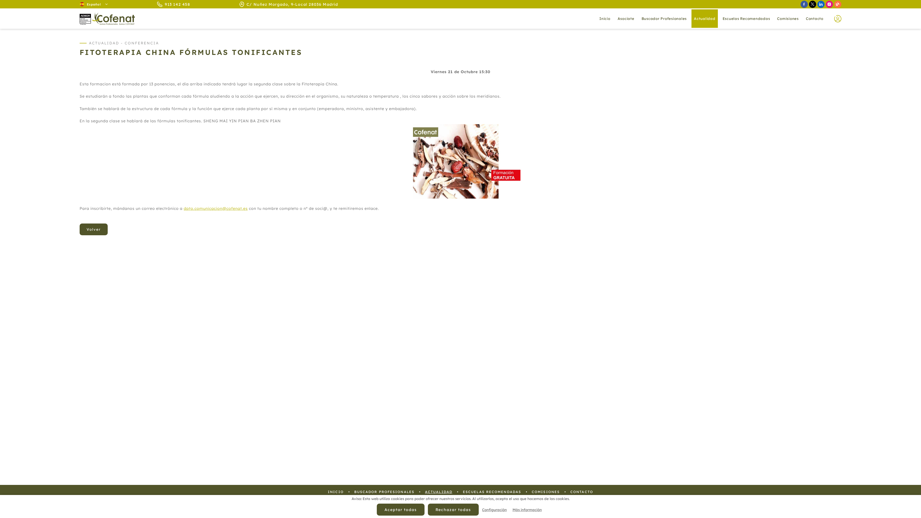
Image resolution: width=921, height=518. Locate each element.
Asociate (626, 18)
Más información (527, 509)
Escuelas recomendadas (746, 18)
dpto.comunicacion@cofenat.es (216, 208)
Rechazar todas (453, 509)
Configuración (494, 509)
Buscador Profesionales (664, 18)
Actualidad (438, 492)
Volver (94, 229)
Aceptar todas (400, 509)
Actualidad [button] (704, 18)
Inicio (604, 18)
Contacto (814, 18)
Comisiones (788, 18)
